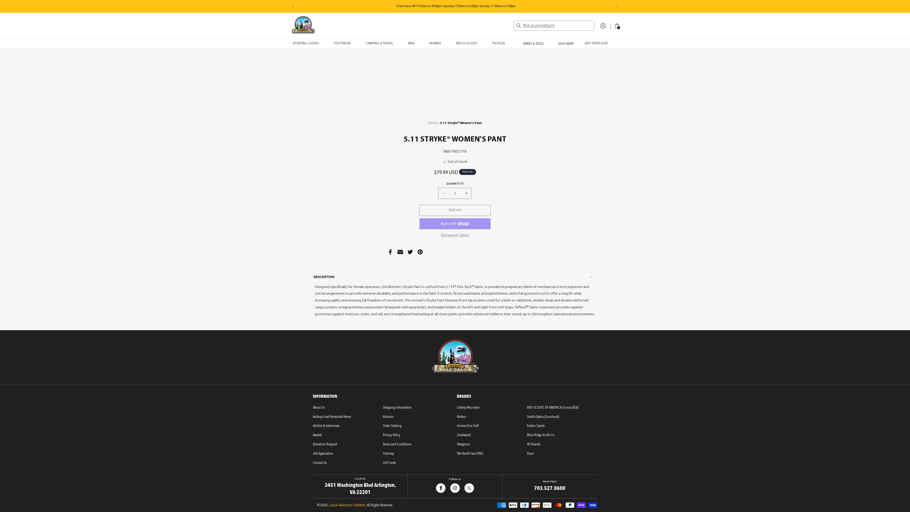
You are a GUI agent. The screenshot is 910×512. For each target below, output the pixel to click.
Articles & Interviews (326, 425)
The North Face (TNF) (470, 453)
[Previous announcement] (293, 6)
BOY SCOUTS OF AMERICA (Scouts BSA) (552, 407)
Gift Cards (389, 462)
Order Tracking (392, 425)
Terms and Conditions (397, 444)
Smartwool (464, 435)
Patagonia (463, 444)
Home (432, 123)
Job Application (323, 453)
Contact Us (320, 462)
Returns (388, 416)
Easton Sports (536, 425)
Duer (530, 453)
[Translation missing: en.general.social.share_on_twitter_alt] (410, 252)
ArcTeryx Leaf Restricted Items (332, 416)
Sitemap (388, 453)
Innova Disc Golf (468, 425)
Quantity (455, 184)
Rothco (461, 416)
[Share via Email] (400, 252)
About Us (319, 407)
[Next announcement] (617, 6)
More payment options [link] (455, 235)
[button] (554, 26)
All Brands (533, 444)
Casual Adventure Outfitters (347, 505)
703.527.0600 (389, 6)
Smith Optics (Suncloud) (543, 416)
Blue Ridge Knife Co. (541, 435)
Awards (317, 435)
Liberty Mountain (468, 407)
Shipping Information (397, 407)
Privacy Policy (391, 435)
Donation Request (325, 444)
